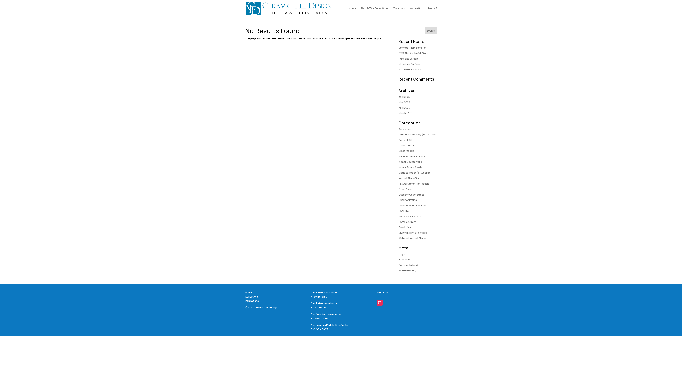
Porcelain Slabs (407, 222)
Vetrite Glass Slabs (410, 69)
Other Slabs (405, 189)
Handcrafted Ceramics (412, 156)
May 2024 (404, 102)
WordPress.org (407, 270)
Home (352, 8)
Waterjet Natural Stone (412, 238)
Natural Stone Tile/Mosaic (414, 183)
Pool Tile (404, 211)
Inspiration (416, 8)
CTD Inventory (407, 145)
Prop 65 (432, 8)
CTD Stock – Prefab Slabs (414, 53)
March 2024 (405, 113)
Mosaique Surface (409, 64)
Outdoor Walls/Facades (412, 205)
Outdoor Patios (408, 200)
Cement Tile (406, 140)
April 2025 (404, 97)
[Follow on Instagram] (380, 303)
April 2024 (404, 107)
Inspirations (252, 300)
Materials (399, 8)
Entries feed (406, 259)
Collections (252, 296)
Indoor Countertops (410, 161)
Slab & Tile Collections (374, 8)
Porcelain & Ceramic (410, 216)
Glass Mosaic (406, 150)
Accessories (406, 129)
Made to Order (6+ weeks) (414, 172)
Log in (402, 254)
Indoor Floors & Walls (411, 167)
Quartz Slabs (406, 227)
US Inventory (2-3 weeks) (414, 232)
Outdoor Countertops (411, 194)
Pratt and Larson (408, 58)
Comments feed (408, 265)
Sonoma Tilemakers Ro (412, 47)
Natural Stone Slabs (410, 178)
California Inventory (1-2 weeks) (417, 134)
